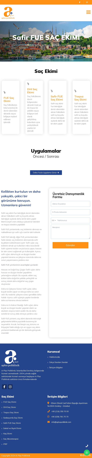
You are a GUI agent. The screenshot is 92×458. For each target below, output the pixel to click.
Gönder (70, 245)
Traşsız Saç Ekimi (80, 98)
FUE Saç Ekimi (9, 99)
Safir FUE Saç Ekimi (57, 98)
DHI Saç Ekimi (32, 91)
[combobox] (53, 220)
